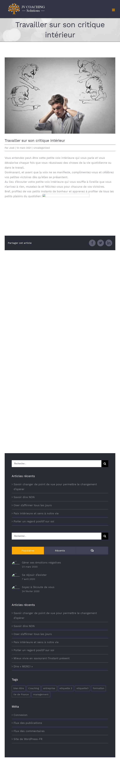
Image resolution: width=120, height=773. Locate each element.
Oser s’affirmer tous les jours (33, 505)
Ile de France (21, 694)
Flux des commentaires (29, 731)
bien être (18, 688)
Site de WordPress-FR (28, 739)
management (40, 694)
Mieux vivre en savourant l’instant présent (42, 658)
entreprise (49, 688)
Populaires (27, 550)
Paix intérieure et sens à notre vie (36, 513)
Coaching (33, 688)
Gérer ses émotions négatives (41, 562)
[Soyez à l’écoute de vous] (16, 588)
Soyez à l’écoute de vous (38, 587)
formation (98, 688)
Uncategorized (41, 147)
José (11, 147)
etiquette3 (82, 688)
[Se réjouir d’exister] (16, 575)
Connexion (21, 715)
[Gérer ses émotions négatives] (16, 563)
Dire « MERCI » (23, 666)
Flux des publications (28, 722)
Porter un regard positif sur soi (34, 521)
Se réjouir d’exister (34, 574)
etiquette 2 (66, 688)
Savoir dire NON (24, 497)
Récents (60, 550)
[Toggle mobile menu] (113, 10)
